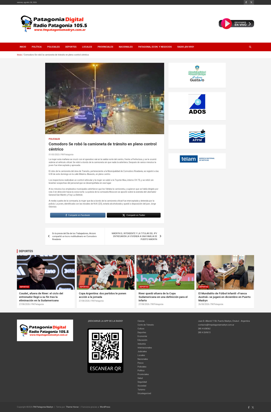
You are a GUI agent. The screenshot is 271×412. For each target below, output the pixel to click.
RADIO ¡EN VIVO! (185, 47)
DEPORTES (26, 251)
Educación (142, 340)
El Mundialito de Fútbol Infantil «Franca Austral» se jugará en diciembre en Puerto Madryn (224, 297)
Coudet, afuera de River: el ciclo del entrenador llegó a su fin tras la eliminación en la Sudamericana (41, 297)
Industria (142, 344)
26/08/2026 (203, 304)
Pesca (140, 363)
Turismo (141, 389)
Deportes (71, 47)
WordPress (105, 407)
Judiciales (142, 351)
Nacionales (126, 47)
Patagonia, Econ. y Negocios (155, 47)
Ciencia (141, 321)
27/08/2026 (24, 304)
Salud (140, 378)
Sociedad (142, 385)
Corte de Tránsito (146, 325)
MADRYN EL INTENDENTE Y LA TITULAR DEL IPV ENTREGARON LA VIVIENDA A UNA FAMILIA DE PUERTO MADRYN (134, 236)
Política (37, 47)
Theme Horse (72, 407)
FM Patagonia (67, 154)
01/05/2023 (54, 154)
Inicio (23, 47)
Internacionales (145, 347)
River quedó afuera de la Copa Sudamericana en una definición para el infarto (163, 297)
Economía (142, 336)
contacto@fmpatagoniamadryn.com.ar (216, 325)
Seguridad (142, 382)
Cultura (141, 328)
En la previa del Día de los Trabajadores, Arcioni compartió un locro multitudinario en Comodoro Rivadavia (74, 236)
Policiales (53, 47)
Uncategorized (144, 393)
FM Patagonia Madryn (43, 407)
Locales (87, 47)
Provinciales (105, 47)
